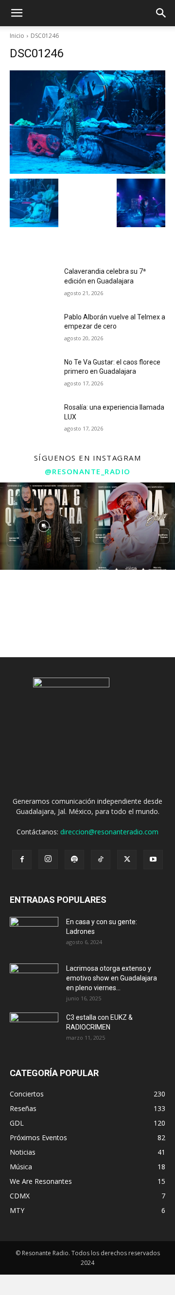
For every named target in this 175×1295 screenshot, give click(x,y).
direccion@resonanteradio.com (109, 831)
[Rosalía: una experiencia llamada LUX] (33, 419)
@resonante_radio (88, 471)
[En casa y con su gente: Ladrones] (34, 934)
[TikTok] (100, 859)
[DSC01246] (87, 122)
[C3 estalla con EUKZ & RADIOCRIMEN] (34, 1029)
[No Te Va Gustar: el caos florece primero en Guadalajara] (33, 374)
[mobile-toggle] (16, 13)
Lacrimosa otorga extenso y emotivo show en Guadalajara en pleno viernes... (111, 978)
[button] (161, 13)
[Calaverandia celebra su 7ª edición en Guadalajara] (33, 283)
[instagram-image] (44, 526)
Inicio (17, 36)
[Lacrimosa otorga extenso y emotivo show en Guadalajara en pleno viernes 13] (34, 980)
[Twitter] (127, 859)
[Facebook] (22, 859)
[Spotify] (74, 859)
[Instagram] (48, 859)
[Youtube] (153, 859)
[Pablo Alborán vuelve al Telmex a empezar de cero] (33, 329)
